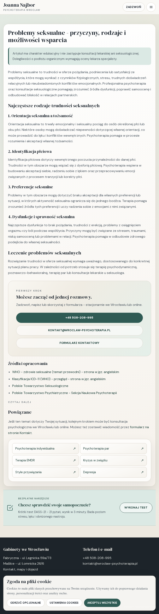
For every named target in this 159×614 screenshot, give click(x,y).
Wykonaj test (135, 507)
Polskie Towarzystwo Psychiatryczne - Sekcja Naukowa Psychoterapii (64, 393)
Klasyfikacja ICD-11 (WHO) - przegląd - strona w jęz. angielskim (59, 379)
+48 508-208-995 (79, 317)
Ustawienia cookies (64, 602)
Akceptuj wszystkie (102, 602)
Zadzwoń (133, 7)
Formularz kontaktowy (80, 343)
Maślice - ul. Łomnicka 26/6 (23, 563)
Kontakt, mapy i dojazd (20, 569)
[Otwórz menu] (151, 7)
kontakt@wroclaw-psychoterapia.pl (79, 330)
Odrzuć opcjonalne (25, 602)
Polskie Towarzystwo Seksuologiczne (40, 386)
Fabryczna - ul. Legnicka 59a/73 (27, 558)
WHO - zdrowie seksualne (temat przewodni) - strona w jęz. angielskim (65, 372)
